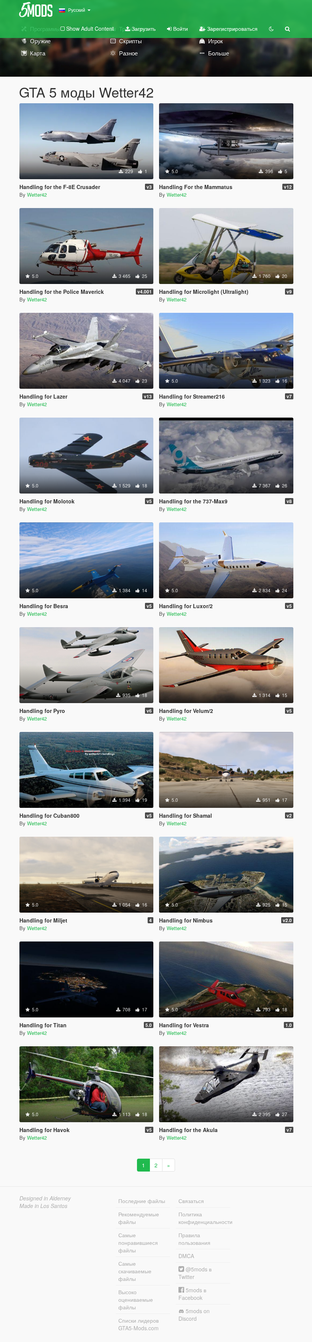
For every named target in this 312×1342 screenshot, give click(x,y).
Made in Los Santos (43, 1206)
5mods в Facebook (192, 1293)
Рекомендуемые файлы (138, 1217)
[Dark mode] (271, 28)
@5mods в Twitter (195, 1272)
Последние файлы (141, 1201)
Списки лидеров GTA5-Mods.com (138, 1324)
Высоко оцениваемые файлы (135, 1299)
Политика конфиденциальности (204, 1217)
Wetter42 (37, 194)
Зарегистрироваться (231, 28)
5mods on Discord (194, 1314)
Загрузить (143, 28)
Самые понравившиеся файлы (138, 1242)
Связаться (191, 1201)
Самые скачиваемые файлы (134, 1271)
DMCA (186, 1256)
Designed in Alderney (45, 1198)
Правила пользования (194, 1238)
